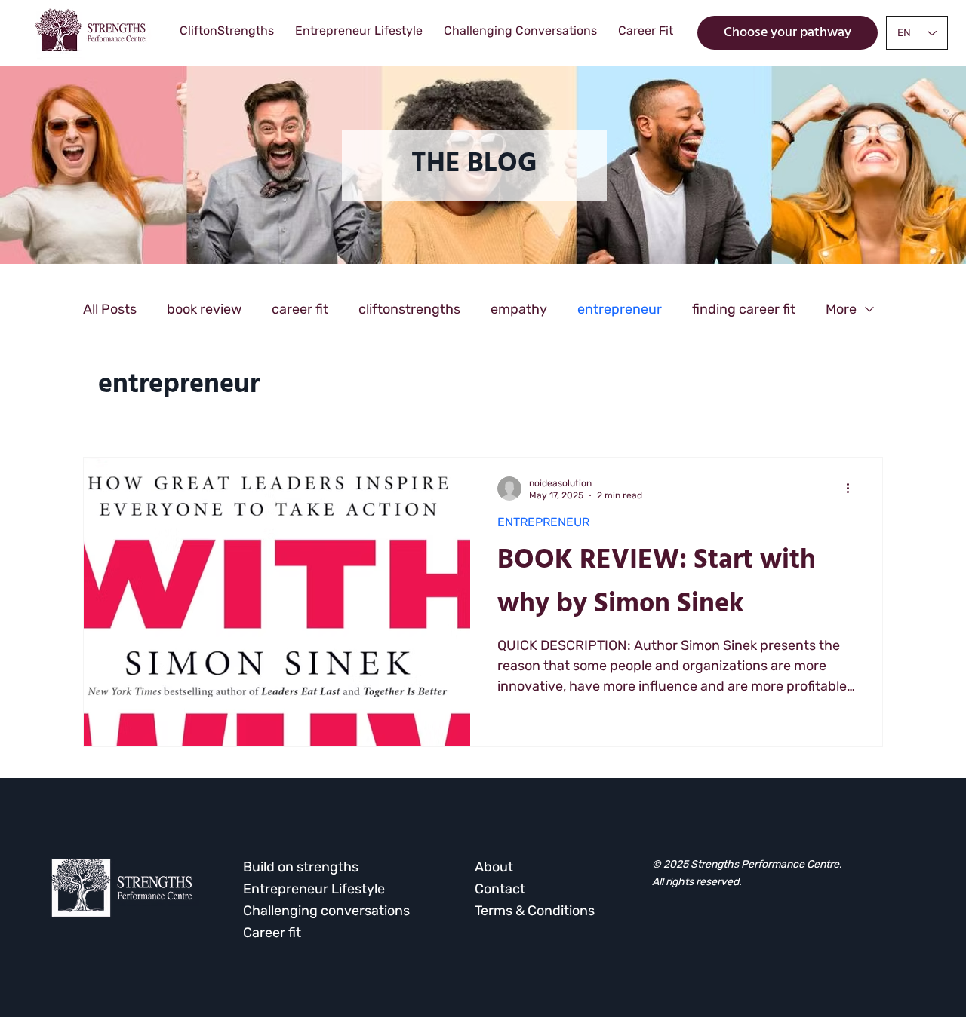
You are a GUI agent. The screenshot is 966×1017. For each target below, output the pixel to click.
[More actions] (853, 488)
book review (204, 309)
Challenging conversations (326, 910)
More (841, 309)
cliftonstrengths (409, 309)
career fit (300, 309)
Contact (500, 889)
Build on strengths (300, 867)
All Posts (110, 309)
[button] (474, 165)
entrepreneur (619, 309)
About (494, 867)
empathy (519, 309)
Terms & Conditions (535, 910)
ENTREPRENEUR (543, 522)
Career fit (272, 932)
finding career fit (743, 309)
